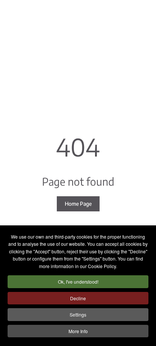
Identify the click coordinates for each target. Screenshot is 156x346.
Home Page (78, 203)
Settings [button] (78, 314)
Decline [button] (78, 298)
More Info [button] (78, 331)
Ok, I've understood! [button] (78, 281)
